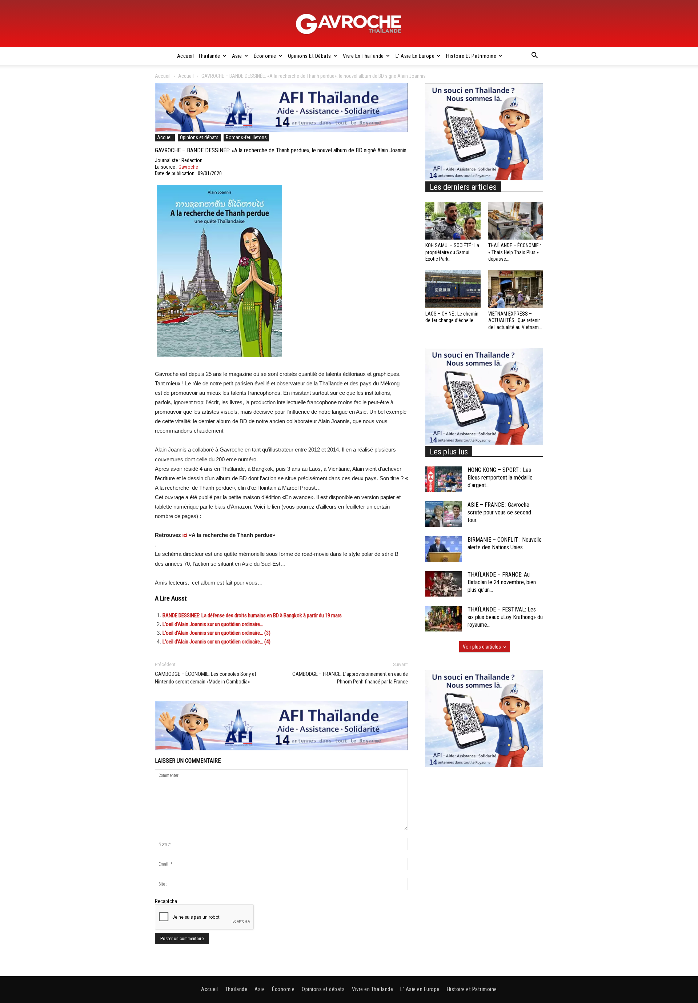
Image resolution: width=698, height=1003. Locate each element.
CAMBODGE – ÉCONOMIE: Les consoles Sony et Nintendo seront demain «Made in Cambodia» (205, 678)
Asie (237, 56)
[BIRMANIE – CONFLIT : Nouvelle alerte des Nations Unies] (443, 549)
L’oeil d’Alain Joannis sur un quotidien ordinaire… (213, 624)
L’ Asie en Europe (415, 56)
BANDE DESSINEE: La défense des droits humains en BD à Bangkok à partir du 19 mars (252, 615)
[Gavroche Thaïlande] (349, 24)
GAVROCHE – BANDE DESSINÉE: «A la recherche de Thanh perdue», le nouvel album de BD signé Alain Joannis (280, 150)
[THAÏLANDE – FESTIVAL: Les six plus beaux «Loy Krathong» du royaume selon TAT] (443, 618)
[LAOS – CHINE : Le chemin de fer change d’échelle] (453, 289)
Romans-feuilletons (246, 137)
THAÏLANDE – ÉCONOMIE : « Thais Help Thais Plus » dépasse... (514, 251)
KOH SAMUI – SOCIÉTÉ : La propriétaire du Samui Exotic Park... (452, 251)
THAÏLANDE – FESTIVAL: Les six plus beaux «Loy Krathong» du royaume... (505, 617)
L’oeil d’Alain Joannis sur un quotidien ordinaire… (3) (216, 633)
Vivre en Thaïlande (363, 56)
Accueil (185, 56)
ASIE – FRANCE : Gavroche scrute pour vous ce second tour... (499, 512)
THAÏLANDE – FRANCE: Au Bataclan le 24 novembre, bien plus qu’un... (502, 582)
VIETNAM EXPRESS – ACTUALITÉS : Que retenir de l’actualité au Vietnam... (515, 320)
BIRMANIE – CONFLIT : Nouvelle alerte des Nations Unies (505, 543)
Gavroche (188, 167)
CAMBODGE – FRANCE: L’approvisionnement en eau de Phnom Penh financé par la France (350, 678)
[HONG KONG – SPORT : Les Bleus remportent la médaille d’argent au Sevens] (443, 479)
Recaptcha (166, 901)
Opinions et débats (309, 56)
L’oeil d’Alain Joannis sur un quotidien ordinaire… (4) (216, 641)
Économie (265, 56)
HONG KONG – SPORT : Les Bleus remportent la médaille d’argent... (500, 477)
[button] (534, 56)
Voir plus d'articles (482, 647)
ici (184, 535)
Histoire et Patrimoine (471, 56)
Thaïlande (209, 56)
